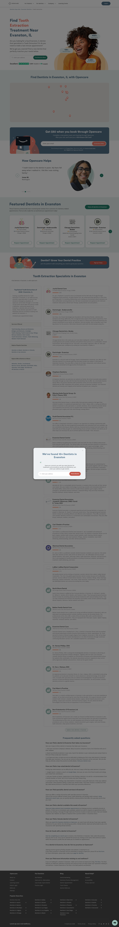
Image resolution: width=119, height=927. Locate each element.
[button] (75, 474)
